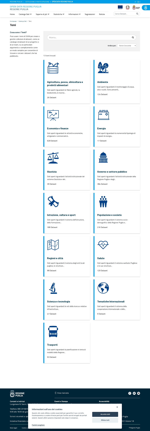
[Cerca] (137, 14)
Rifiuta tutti (105, 420)
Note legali (13, 428)
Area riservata (63, 393)
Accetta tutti (105, 414)
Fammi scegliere (38, 425)
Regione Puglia (16, 2)
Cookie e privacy (27, 428)
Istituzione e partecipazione (37, 2)
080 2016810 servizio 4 (27, 409)
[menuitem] (12, 14)
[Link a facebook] (129, 393)
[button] (25, 14)
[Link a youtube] (138, 393)
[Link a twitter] (134, 393)
